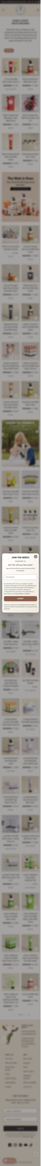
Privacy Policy (20, 594)
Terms (29, 594)
